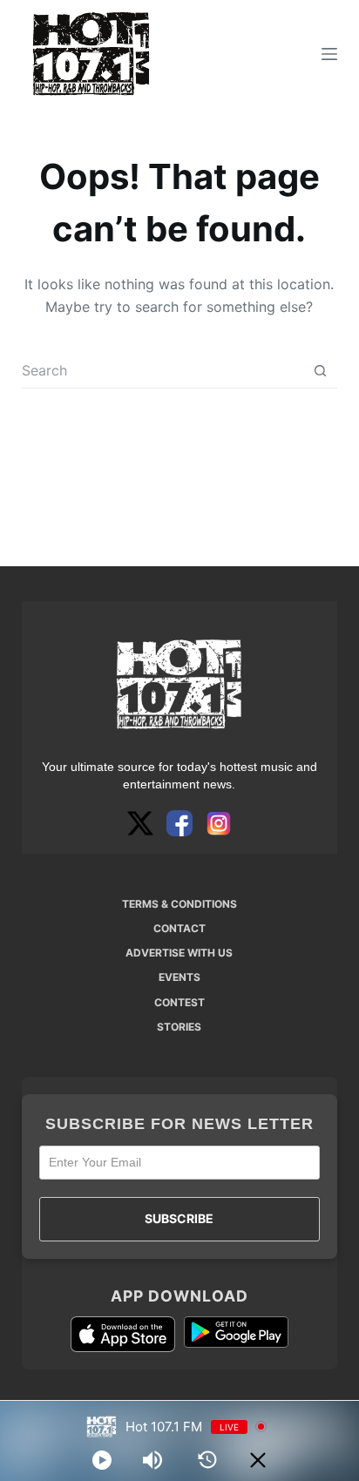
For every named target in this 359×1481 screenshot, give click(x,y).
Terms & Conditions (179, 903)
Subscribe (179, 1218)
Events (179, 977)
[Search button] (320, 371)
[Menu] (329, 54)
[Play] (102, 1460)
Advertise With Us (179, 952)
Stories (179, 1026)
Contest (179, 1002)
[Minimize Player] (258, 1460)
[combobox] (163, 370)
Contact (179, 928)
